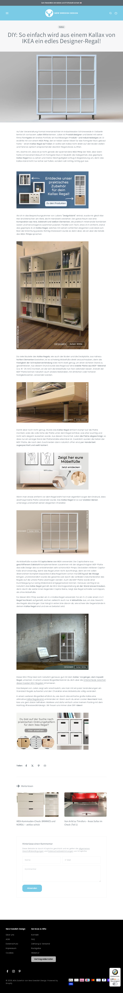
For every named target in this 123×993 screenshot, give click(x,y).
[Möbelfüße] (61, 471)
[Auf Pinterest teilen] (38, 765)
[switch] (115, 983)
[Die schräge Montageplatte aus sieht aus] (61, 402)
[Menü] (119, 969)
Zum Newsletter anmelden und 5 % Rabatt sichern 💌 (61, 3)
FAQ (33, 939)
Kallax (61, 27)
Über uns (10, 934)
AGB (8, 939)
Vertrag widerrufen (43, 959)
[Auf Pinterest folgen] (19, 971)
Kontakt (35, 934)
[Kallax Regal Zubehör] (61, 189)
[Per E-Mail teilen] (45, 765)
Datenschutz (12, 943)
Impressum (11, 948)
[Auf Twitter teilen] (32, 765)
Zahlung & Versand (40, 943)
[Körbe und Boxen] (61, 731)
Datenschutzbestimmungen (60, 851)
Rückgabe (36, 948)
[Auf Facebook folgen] (7, 971)
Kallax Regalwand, (35, 699)
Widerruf (35, 952)
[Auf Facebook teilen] (26, 765)
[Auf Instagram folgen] (13, 971)
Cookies (9, 952)
